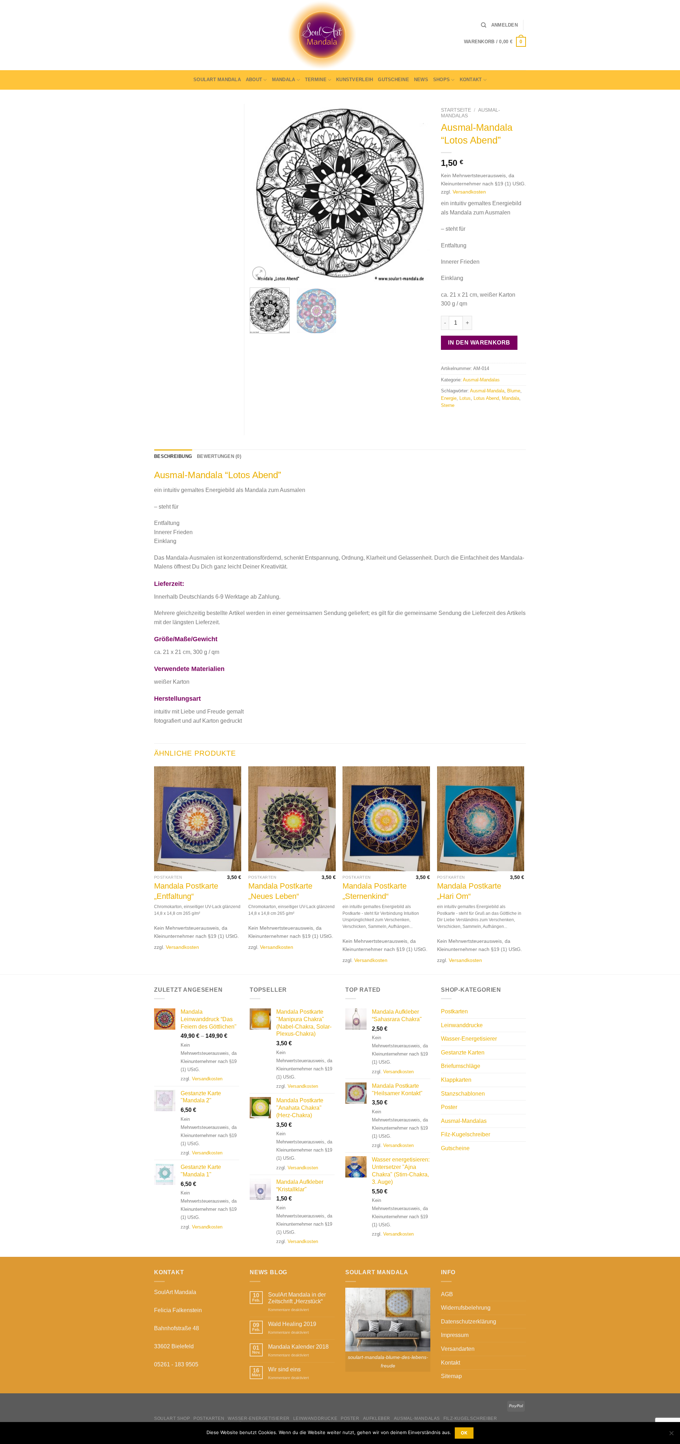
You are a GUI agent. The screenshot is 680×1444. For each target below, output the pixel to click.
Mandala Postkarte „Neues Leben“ (280, 891)
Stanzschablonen (463, 1094)
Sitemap (451, 1376)
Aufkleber (377, 1418)
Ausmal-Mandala (487, 390)
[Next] (418, 193)
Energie (449, 398)
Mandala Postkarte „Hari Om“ (469, 891)
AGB (447, 1294)
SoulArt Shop (172, 1418)
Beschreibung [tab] (173, 456)
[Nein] (671, 1435)
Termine (316, 79)
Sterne (447, 405)
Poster (449, 1107)
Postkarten (454, 1011)
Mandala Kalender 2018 (298, 1347)
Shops (441, 79)
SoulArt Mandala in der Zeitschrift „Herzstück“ (297, 1298)
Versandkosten (469, 192)
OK (464, 1432)
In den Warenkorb (479, 343)
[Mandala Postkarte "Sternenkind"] (386, 818)
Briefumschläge (460, 1066)
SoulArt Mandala (217, 79)
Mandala (283, 79)
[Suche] (483, 25)
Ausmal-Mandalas (481, 379)
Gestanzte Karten (462, 1053)
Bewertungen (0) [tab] (219, 456)
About (254, 79)
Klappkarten (456, 1080)
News (421, 79)
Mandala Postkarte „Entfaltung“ (186, 891)
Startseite (456, 110)
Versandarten (458, 1349)
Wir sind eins (284, 1369)
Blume (513, 390)
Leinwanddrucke (462, 1025)
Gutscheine (393, 79)
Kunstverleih (354, 79)
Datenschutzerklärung (468, 1322)
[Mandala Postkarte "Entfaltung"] (198, 818)
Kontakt (471, 79)
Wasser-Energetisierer (469, 1039)
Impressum (455, 1335)
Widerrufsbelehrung (466, 1308)
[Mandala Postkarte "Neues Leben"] (292, 818)
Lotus (465, 398)
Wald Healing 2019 (292, 1324)
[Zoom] (259, 273)
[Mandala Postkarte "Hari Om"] (481, 818)
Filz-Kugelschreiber (465, 1134)
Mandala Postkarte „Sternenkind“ (374, 891)
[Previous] (262, 193)
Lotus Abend (486, 398)
